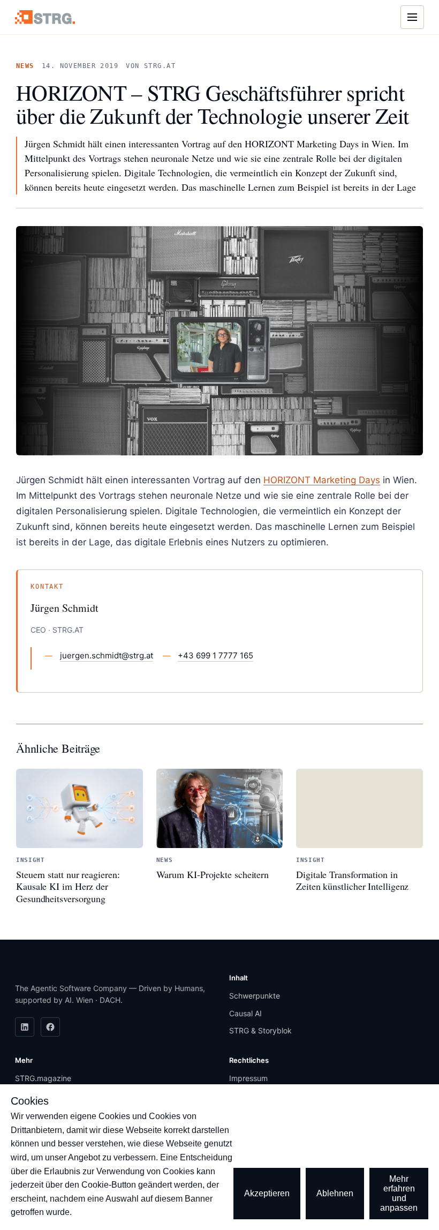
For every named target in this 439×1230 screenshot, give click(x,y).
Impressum (248, 1078)
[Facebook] (50, 1027)
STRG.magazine (43, 1078)
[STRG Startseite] (45, 17)
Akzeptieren (267, 1193)
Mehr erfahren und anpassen (399, 1193)
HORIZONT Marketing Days (321, 480)
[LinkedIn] (24, 1027)
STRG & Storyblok (260, 1030)
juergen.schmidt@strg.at (106, 655)
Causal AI (245, 1013)
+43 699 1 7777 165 (215, 655)
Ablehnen (334, 1193)
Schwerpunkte (254, 995)
